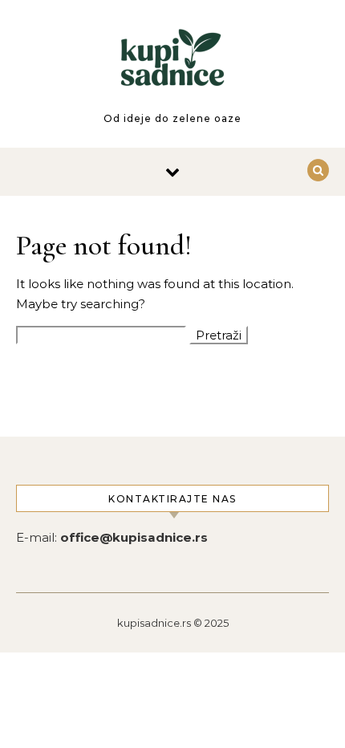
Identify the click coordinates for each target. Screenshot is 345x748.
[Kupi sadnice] (172, 67)
